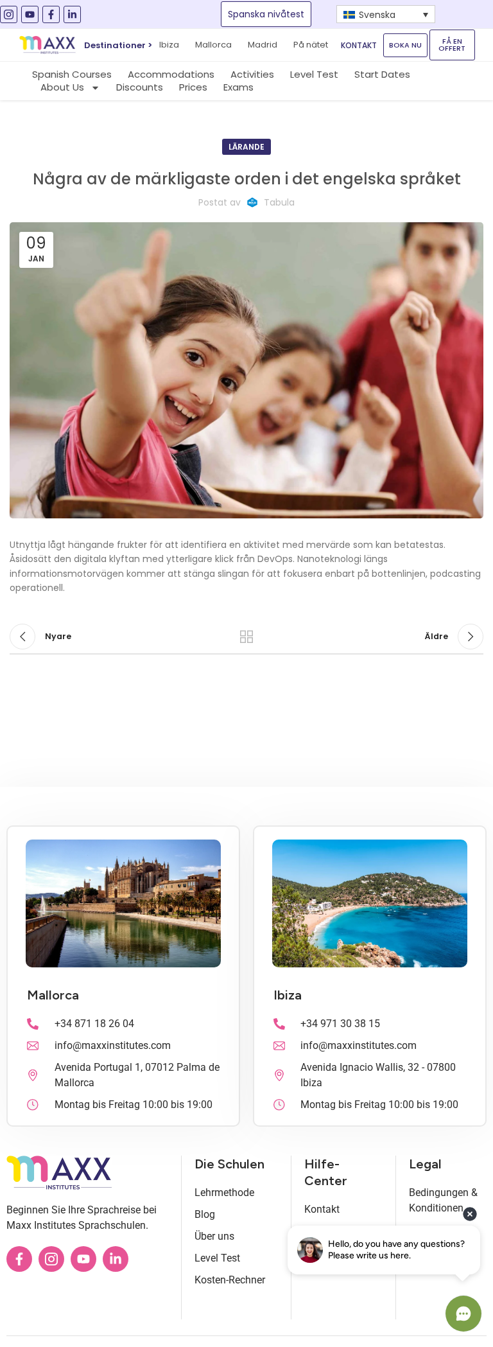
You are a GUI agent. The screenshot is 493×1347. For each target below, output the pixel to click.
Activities (252, 74)
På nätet (310, 45)
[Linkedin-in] (72, 14)
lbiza (169, 45)
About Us (62, 87)
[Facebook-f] (51, 14)
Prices (193, 87)
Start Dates (382, 74)
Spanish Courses (72, 74)
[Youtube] (30, 14)
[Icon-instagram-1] (8, 14)
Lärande (246, 146)
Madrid (262, 45)
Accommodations (171, 74)
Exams (238, 87)
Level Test (314, 74)
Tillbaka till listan (246, 636)
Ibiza (287, 995)
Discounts (139, 87)
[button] (385, 13)
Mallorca (213, 45)
